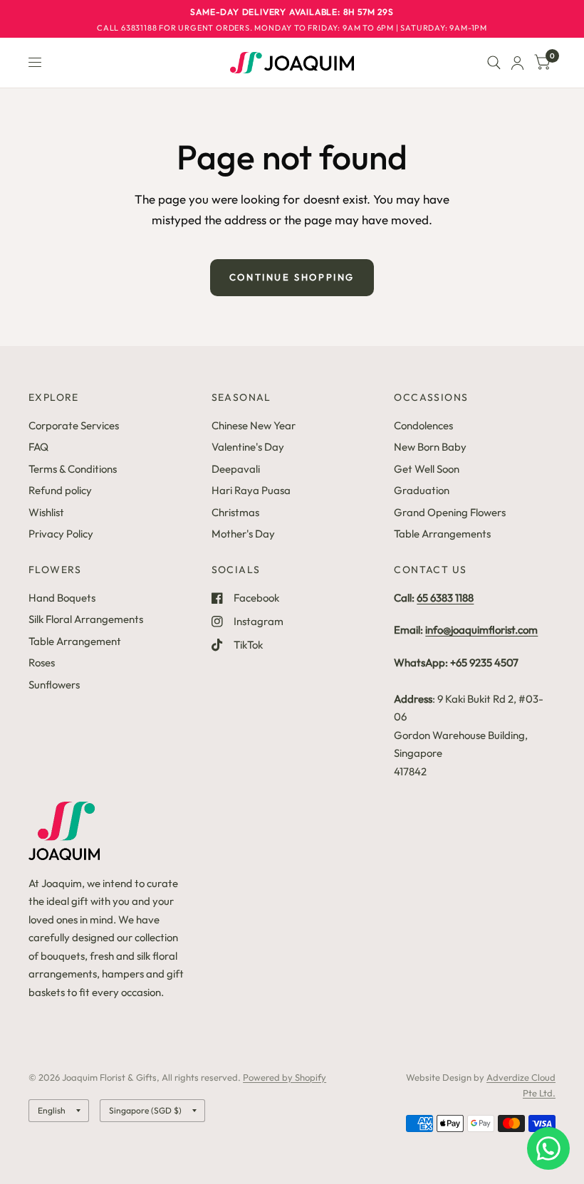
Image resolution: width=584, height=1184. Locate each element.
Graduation (421, 490)
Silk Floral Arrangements (85, 619)
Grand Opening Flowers (450, 512)
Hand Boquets (61, 597)
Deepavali (236, 469)
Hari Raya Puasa (251, 490)
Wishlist (46, 512)
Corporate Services (73, 425)
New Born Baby (430, 447)
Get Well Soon (426, 469)
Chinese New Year (254, 425)
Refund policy (60, 490)
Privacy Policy (60, 533)
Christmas (235, 512)
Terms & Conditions (72, 469)
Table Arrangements (442, 533)
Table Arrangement (74, 641)
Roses (41, 662)
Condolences (423, 425)
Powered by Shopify (284, 1077)
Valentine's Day (248, 447)
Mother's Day (243, 533)
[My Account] (517, 63)
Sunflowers (54, 684)
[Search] (494, 63)
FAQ (38, 447)
